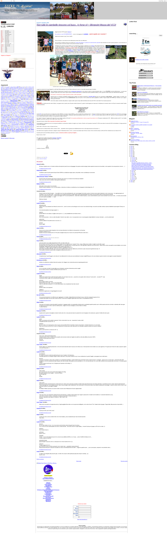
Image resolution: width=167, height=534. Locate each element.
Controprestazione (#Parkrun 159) (137, 137)
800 (22, 99)
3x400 (28, 93)
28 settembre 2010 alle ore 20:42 (45, 378)
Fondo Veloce (28, 112)
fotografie (69, 49)
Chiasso (14, 106)
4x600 (29, 95)
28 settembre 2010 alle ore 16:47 (45, 350)
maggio (133, 174)
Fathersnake (39, 170)
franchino (39, 408)
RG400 (27, 123)
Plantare (6, 122)
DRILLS (11, 111)
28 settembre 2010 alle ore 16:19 (45, 342)
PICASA (54, 137)
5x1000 (8, 96)
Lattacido (4, 117)
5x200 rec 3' (18, 96)
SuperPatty (71, 50)
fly (10, 112)
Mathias (38, 183)
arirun (38, 228)
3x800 (11, 94)
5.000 (33, 95)
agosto (133, 170)
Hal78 (38, 380)
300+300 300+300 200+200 (6, 92)
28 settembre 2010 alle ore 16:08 (45, 331)
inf (13, 116)
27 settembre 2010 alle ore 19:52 (45, 174)
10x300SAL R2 (13, 89)
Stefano (69, 31)
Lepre (9, 117)
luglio (133, 171)
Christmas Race (20, 106)
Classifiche (6, 107)
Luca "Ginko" (40, 344)
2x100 (3, 91)
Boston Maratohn (30, 103)
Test (30, 130)
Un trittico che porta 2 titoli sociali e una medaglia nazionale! (149, 105)
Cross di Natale (12, 110)
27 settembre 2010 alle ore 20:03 (45, 182)
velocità (17, 131)
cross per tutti (19, 110)
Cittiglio (2, 107)
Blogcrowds (12, 138)
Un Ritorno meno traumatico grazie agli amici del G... (142, 169)
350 (29, 92)
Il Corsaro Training (135, 132)
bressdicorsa (40, 260)
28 (125, 24)
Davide (38, 368)
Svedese (31, 128)
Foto (13, 113)
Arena (11, 102)
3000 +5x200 (15, 92)
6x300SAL (9, 99)
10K (1, 89)
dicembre (133, 157)
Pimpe (92, 45)
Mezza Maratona (15, 119)
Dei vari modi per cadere (135, 129)
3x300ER (24, 93)
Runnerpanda (134, 136)
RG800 (31, 123)
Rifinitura (22, 124)
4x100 (28, 94)
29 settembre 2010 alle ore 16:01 (45, 420)
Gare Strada (6, 115)
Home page (78, 461)
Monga (32, 119)
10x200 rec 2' (6, 89)
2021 (131, 147)
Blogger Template (4, 138)
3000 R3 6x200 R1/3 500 (23, 92)
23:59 (46, 157)
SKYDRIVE (59, 137)
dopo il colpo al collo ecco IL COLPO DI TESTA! (141, 165)
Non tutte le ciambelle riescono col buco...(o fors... (142, 162)
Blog (32, 102)
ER (29, 111)
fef (4, 112)
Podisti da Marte (12, 122)
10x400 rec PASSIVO (28, 89)
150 (21, 90)
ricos (9, 124)
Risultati (11, 125)
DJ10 (29, 110)
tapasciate (26, 130)
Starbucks (26, 128)
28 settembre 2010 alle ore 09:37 (45, 300)
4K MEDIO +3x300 (20, 94)
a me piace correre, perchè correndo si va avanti (141, 124)
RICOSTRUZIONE (15, 124)
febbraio (133, 178)
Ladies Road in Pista (30, 116)
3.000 (28, 91)
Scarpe (7, 127)
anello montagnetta (4, 102)
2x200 (7, 91)
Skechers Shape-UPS (25, 127)
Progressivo (3, 123)
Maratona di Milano (15, 118)
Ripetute (5, 125)
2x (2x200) (32, 90)
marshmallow (31, 118)
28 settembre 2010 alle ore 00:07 (45, 264)
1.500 (17, 86)
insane (38, 451)
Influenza (17, 116)
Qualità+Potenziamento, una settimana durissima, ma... (143, 167)
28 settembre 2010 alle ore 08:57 (45, 293)
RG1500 (22, 123)
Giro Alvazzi (15, 115)
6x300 (6, 99)
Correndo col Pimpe (135, 139)
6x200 (2, 99)
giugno (133, 173)
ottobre (133, 160)
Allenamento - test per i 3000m (136, 133)
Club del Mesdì (12, 107)
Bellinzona (14, 102)
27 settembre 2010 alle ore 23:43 (45, 258)
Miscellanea (26, 119)
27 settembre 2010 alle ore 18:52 (45, 168)
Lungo (24, 117)
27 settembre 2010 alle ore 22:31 (45, 252)
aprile (133, 175)
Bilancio (28, 102)
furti (16, 113)
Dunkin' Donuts (16, 111)
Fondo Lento (21, 112)
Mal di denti (28, 117)
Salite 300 (32, 125)
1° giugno (132, 125)
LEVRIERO (86, 34)
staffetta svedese (20, 128)
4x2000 (2, 95)
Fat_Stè (38, 294)
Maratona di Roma (23, 118)
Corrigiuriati (23, 107)
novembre (134, 159)
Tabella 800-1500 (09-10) (7, 129)
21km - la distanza (135, 128)
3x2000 (20, 93)
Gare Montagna (23, 113)
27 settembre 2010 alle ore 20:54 (45, 189)
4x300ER (11, 95)
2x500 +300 (19, 91)
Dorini (8, 111)
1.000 (2, 86)
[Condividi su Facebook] (47, 148)
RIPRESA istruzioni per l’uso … (143, 98)
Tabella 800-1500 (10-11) (22, 129)
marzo (133, 176)
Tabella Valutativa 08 (16, 130)
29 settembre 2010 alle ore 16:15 (45, 449)
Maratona (8, 118)
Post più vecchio (124, 461)
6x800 (14, 99)
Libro (12, 117)
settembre (134, 161)
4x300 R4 (6, 95)
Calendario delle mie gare (5, 104)
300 (32, 91)
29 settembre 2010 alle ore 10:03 (45, 406)
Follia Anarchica (14, 112)
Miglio (22, 119)
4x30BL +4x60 (16, 95)
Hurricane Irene (29, 115)
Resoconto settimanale (15, 123)
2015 (131, 150)
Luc (14, 117)
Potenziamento (27, 122)
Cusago (24, 110)
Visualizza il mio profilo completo (141, 59)
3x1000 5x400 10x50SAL (10, 93)
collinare (18, 107)
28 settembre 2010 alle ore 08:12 (45, 271)
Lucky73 (38, 203)
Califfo (12, 104)
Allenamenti (14, 100)
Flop (7, 112)
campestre (16, 104)
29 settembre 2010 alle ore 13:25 (45, 412)
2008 (131, 181)
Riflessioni (31, 124)
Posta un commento (40, 459)
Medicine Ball (3, 119)
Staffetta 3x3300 (13, 128)
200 (28, 90)
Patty (38, 266)
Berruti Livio (19, 102)
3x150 (16, 93)
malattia (33, 117)
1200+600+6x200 (16, 90)
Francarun (39, 310)
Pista (2, 122)
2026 (131, 146)
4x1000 (31, 94)
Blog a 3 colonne (3, 103)
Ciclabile (30, 106)
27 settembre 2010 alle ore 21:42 (45, 234)
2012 (131, 153)
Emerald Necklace (24, 111)
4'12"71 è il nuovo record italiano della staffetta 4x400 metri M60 (143, 140)
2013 (131, 152)
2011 (131, 155)
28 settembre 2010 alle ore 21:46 (45, 390)
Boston (15, 103)
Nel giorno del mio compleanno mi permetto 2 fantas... (143, 166)
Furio (97, 50)
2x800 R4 (24, 91)
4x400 (22, 95)
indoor (11, 116)
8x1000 (27, 99)
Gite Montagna (22, 115)
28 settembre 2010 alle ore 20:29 (45, 366)
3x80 (7, 94)
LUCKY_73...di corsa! (18, 6)
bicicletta (24, 102)
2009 (131, 180)
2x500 (14, 91)
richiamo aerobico (4, 124)
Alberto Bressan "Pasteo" (42, 176)
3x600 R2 (32, 93)
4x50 (25, 95)
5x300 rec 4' (30, 96)
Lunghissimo (19, 117)
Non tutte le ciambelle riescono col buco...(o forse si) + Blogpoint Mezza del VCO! (76, 24)
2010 (131, 156)
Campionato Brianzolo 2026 (23, 105)
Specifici (2, 128)
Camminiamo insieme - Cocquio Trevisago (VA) (140, 122)
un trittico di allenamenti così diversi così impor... (142, 164)
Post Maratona (20, 122)
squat (7, 128)
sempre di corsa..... (135, 121)
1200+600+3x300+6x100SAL (6, 90)
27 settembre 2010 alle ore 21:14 (45, 226)
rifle (26, 124)
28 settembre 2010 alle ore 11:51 (45, 315)
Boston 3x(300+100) (22, 103)
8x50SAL (31, 99)
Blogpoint (10, 103)
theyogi (38, 164)
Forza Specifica (7, 113)
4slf (25, 94)
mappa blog (4, 118)
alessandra (39, 253)
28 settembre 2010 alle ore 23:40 (45, 400)
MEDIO (7, 119)
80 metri (18, 99)
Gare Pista (31, 113)
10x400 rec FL (20, 89)
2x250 (11, 91)
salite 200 (26, 125)
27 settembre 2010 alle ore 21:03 (45, 201)
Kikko (38, 302)
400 (14, 94)
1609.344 (24, 90)
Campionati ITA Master (23, 104)
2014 (131, 151)
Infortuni (23, 116)
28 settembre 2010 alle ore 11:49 (45, 309)
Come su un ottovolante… (142, 92)
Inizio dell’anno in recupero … (143, 111)
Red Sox (8, 123)
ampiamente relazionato (76, 91)
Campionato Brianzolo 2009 (11, 105)
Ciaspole (25, 106)
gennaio (133, 179)
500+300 (3, 96)
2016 (131, 148)
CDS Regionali (9, 106)
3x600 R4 (3, 94)
